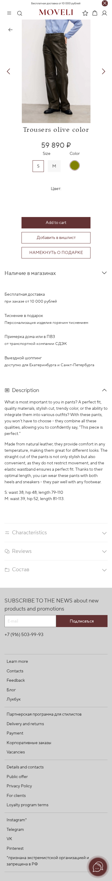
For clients (16, 795)
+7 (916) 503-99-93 (23, 635)
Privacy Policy (19, 786)
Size (46, 153)
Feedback (16, 680)
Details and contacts (25, 767)
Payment (15, 733)
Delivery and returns (25, 724)
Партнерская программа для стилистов (44, 714)
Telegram (15, 829)
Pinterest (15, 848)
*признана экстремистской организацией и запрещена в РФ (48, 861)
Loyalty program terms (27, 805)
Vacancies (16, 752)
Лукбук (14, 699)
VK (9, 839)
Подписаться (82, 621)
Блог (11, 690)
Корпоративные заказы (29, 743)
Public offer (17, 777)
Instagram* (17, 820)
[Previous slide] (8, 71)
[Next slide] (103, 71)
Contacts (15, 671)
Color (75, 153)
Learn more (17, 661)
